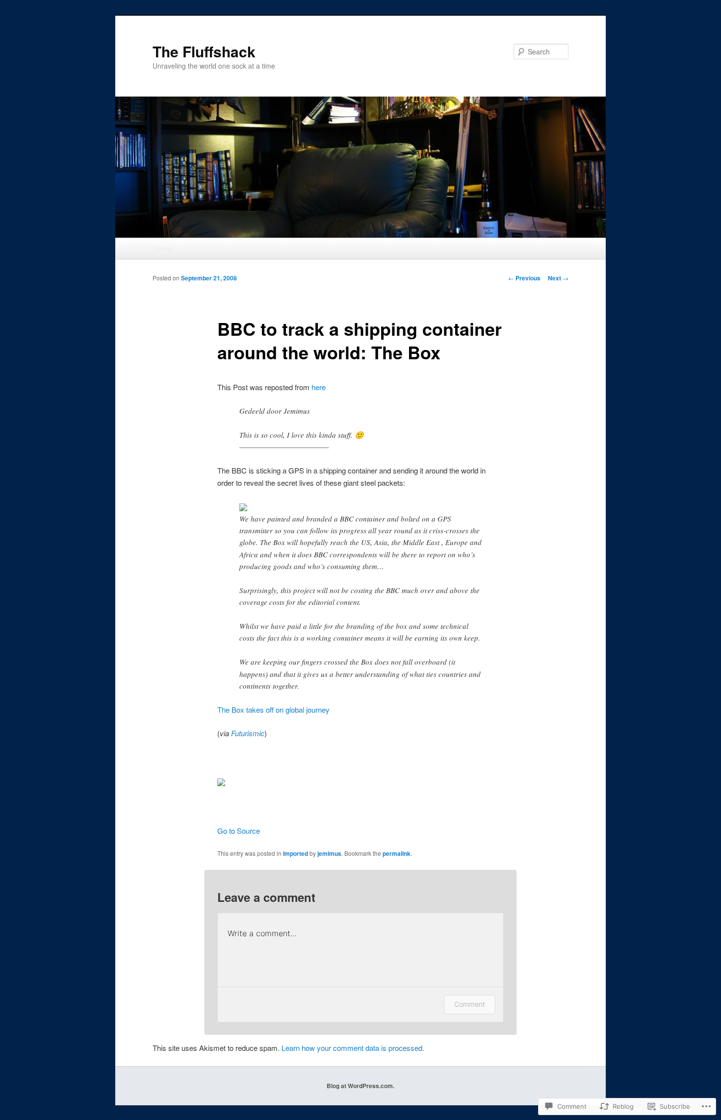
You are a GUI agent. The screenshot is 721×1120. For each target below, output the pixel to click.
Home (163, 248)
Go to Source (238, 830)
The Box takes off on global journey (273, 709)
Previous (524, 278)
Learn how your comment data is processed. (353, 1048)
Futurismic (247, 733)
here (318, 387)
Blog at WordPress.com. (360, 1085)
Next (558, 278)
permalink (397, 853)
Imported (295, 853)
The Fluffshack (204, 51)
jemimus (329, 853)
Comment (469, 1004)
